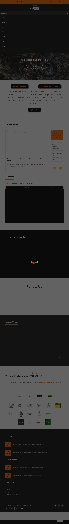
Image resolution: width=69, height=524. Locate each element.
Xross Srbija (13, 467)
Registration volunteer (14, 454)
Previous (54, 130)
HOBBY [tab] (22, 146)
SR (53, 1)
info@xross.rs (22, 2)
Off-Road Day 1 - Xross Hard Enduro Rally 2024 (27, 438)
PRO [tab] (8, 146)
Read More (40, 132)
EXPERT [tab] (14, 146)
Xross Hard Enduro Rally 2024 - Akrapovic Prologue (28, 430)
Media (8, 451)
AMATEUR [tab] (30, 146)
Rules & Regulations (13, 457)
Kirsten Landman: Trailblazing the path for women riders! (26, 122)
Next (60, 130)
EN (50, 1)
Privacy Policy (49, 521)
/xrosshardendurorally (43, 255)
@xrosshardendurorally (38, 264)
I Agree (60, 521)
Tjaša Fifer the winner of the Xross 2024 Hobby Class (29, 407)
